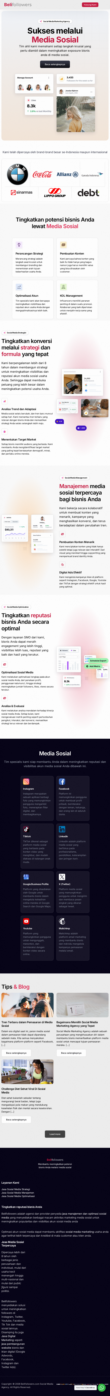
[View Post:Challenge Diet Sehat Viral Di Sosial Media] (27, 1071)
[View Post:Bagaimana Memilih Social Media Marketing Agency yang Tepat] (82, 1005)
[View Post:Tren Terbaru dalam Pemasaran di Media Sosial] (27, 1005)
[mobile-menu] (103, 4)
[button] (16, 1053)
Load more (55, 1134)
